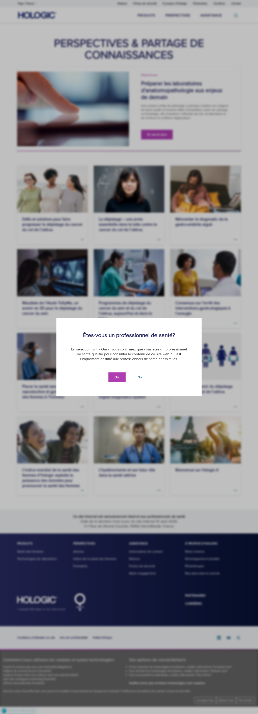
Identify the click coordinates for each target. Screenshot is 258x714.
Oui (117, 377)
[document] (129, 357)
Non (141, 377)
